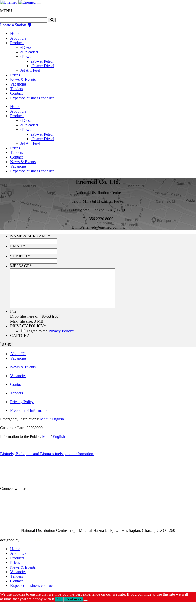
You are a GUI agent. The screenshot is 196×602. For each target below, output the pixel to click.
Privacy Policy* (61, 331)
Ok (59, 599)
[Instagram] (58, 488)
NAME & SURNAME (30, 236)
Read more (73, 599)
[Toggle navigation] (39, 3)
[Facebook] (37, 488)
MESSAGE (21, 266)
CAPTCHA (20, 335)
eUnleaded (29, 52)
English (58, 419)
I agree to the (50, 331)
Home (15, 33)
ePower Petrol (42, 61)
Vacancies (18, 84)
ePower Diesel (42, 66)
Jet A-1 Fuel (30, 70)
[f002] (52, 20)
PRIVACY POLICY (28, 326)
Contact (16, 93)
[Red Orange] (31, 540)
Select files (50, 316)
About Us (18, 38)
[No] (85, 600)
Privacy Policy (22, 402)
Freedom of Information (29, 410)
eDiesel (26, 47)
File (13, 311)
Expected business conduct (32, 98)
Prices (15, 75)
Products (17, 43)
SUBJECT (20, 256)
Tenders (16, 89)
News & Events (23, 79)
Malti (44, 419)
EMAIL (17, 246)
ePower (26, 56)
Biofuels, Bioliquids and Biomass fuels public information (47, 454)
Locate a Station (14, 25)
